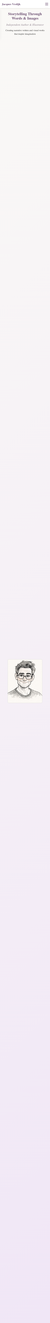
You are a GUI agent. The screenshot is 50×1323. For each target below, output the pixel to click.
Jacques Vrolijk (11, 4)
